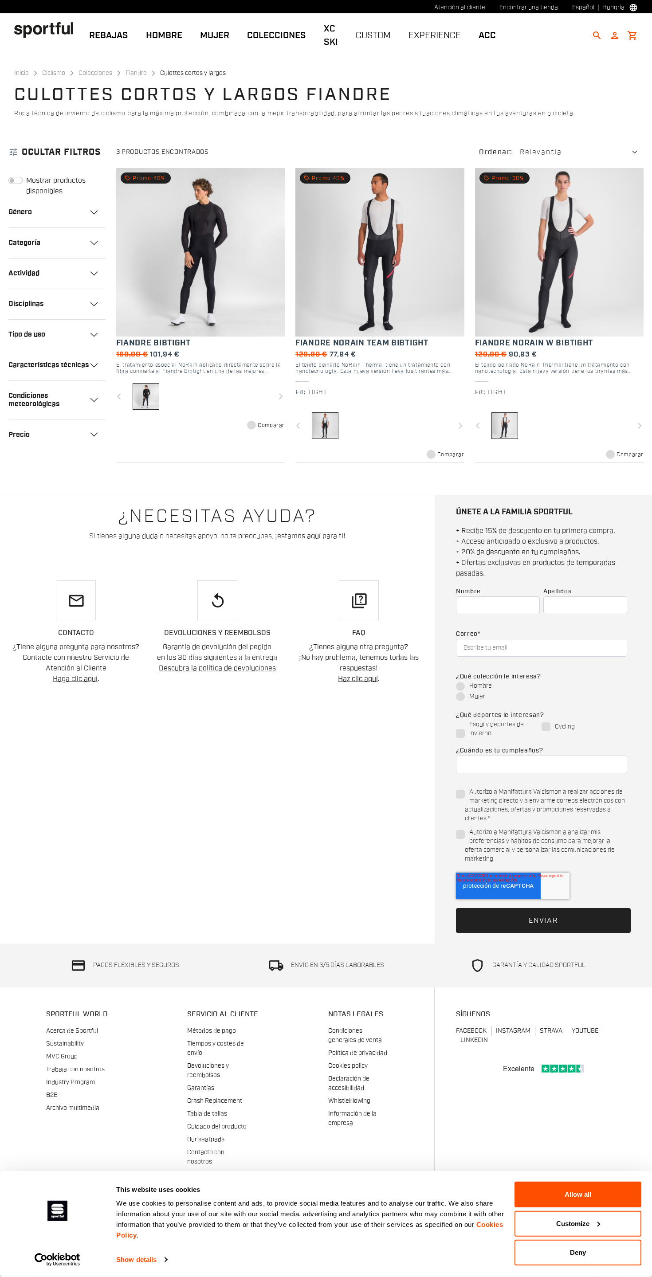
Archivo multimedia (72, 1108)
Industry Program (70, 1082)
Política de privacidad (357, 1053)
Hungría (613, 7)
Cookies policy (348, 1066)
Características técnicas (48, 364)
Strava (551, 1031)
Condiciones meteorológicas (33, 399)
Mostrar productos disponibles (56, 186)
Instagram (513, 1031)
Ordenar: (496, 152)
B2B (52, 1095)
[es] (47, 29)
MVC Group (62, 1057)
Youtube (585, 1031)
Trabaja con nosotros (75, 1069)
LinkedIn (474, 1040)
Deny (578, 1252)
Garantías (200, 1088)
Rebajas (108, 35)
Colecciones (276, 35)
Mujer (214, 35)
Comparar (271, 425)
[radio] (541, 687)
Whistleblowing (349, 1101)
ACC (487, 35)
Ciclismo (53, 73)
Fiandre (136, 73)
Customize (572, 1223)
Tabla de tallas (207, 1114)
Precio (19, 434)
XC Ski (331, 35)
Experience (434, 35)
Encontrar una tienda (528, 7)
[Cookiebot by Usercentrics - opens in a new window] (57, 1259)
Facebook (471, 1031)
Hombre (164, 35)
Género (20, 211)
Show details (136, 1259)
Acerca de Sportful (72, 1031)
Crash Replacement (214, 1101)
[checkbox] (541, 692)
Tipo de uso (26, 334)
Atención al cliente (459, 7)
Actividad (23, 273)
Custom (373, 35)
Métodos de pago (211, 1031)
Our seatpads (205, 1139)
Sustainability (65, 1044)
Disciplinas (25, 303)
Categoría (24, 242)
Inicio (21, 73)
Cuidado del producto (217, 1127)
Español (583, 7)
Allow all (578, 1194)
